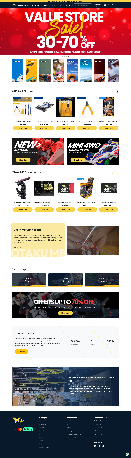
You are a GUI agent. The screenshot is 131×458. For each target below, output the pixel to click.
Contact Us (97, 424)
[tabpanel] (65, 31)
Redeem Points (99, 421)
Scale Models (43, 431)
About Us (70, 421)
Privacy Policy (71, 437)
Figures (41, 434)
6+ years (29, 279)
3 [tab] (66, 56)
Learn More (21, 352)
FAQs (96, 431)
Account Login (99, 427)
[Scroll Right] (117, 91)
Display (41, 444)
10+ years (65, 279)
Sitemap (69, 431)
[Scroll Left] (113, 91)
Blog (68, 424)
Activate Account (99, 434)
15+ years (102, 279)
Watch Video (18, 247)
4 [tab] (68, 56)
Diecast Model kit (45, 447)
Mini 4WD (42, 424)
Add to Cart (23, 128)
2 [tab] (65, 56)
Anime (41, 427)
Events (67, 5)
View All (30, 91)
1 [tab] (63, 56)
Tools (41, 440)
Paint (41, 437)
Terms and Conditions (74, 434)
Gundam (42, 421)
